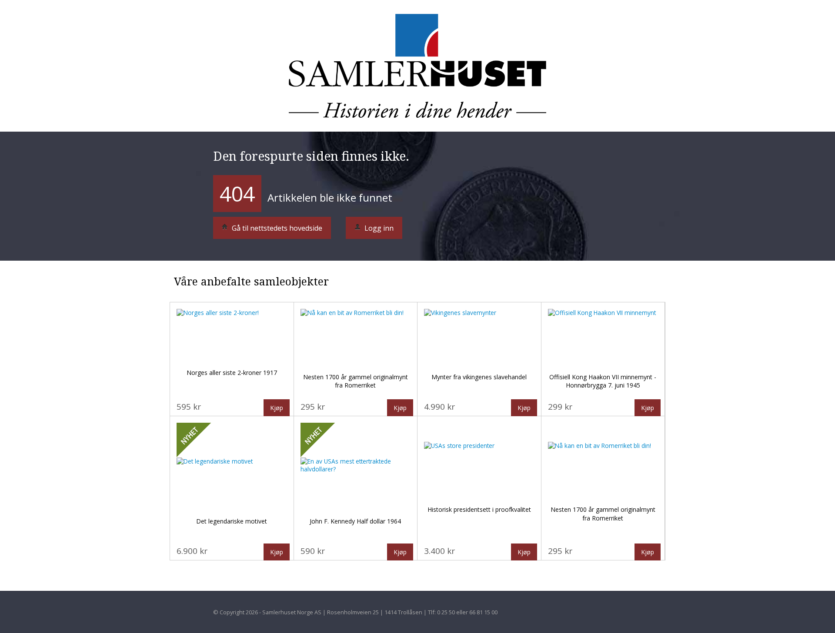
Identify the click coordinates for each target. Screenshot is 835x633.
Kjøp (276, 408)
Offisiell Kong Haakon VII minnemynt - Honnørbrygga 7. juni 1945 (602, 381)
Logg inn (378, 228)
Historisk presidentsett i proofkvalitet (479, 509)
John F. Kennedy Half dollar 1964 (355, 521)
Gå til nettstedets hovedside (276, 228)
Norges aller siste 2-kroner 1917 (232, 372)
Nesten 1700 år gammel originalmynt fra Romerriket (355, 381)
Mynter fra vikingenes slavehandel (479, 377)
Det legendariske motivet (231, 521)
